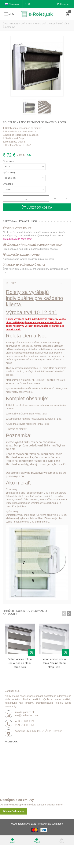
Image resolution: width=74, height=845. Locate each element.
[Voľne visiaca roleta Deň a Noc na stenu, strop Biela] (54, 638)
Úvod (5, 23)
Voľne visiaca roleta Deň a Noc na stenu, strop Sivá (20, 662)
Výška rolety (9, 172)
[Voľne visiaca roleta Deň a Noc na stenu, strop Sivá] (20, 638)
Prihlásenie (63, 4)
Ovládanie (8, 184)
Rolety (14, 23)
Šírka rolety (9, 161)
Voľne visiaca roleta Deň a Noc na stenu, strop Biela (54, 662)
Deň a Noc (26, 23)
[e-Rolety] (38, 13)
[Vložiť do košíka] (31, 652)
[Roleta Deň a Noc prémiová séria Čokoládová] (29, 107)
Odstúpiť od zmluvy (13, 811)
